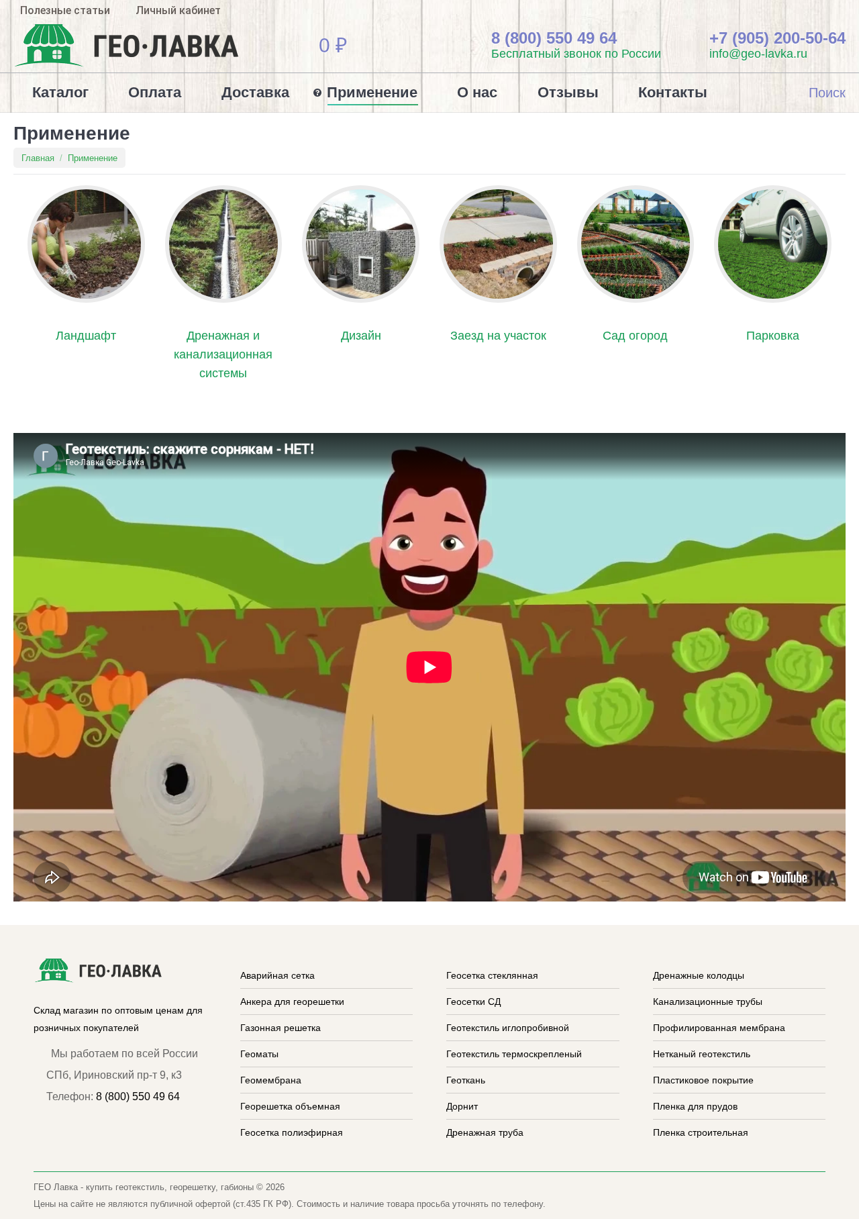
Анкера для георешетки (292, 1001)
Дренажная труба (484, 1132)
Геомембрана (270, 1080)
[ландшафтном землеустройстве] (86, 244)
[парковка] (772, 244)
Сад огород (635, 335)
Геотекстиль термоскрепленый (514, 1054)
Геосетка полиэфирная (291, 1132)
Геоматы (259, 1054)
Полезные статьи (65, 10)
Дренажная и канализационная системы (223, 354)
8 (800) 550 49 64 (138, 1096)
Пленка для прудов (695, 1106)
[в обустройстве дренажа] (224, 244)
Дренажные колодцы (698, 975)
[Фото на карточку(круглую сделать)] (498, 244)
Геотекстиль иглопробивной (507, 1027)
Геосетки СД (473, 1001)
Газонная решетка (280, 1027)
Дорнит (462, 1106)
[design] (360, 244)
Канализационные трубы (707, 1001)
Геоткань (465, 1080)
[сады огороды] (636, 244)
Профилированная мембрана (719, 1027)
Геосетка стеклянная (492, 975)
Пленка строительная (700, 1132)
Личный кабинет (178, 10)
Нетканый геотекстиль (701, 1054)
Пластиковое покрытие (703, 1080)
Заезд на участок (498, 335)
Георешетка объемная (290, 1106)
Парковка (772, 335)
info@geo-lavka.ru (760, 53)
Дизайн (361, 335)
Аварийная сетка (277, 975)
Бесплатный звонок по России (577, 53)
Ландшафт (86, 335)
